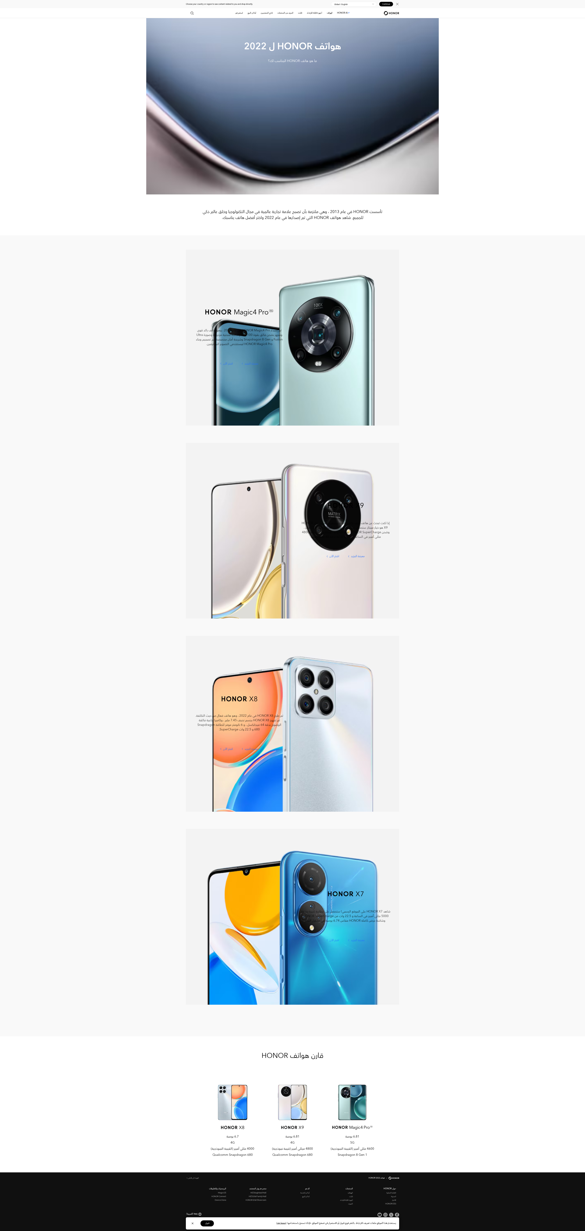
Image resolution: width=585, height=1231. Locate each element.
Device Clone (220, 1200)
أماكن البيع (252, 13)
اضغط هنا (281, 1223)
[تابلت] (297, 13)
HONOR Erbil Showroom (256, 1200)
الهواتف (329, 13)
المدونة (393, 1196)
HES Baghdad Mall (258, 1193)
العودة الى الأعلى (193, 1178)
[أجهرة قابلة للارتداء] (306, 13)
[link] (397, 1215)
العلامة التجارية (391, 1193)
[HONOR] (392, 1178)
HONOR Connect (218, 1196)
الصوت (350, 1204)
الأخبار (394, 1200)
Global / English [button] (341, 4)
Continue (386, 4)
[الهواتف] (325, 13)
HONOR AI (342, 13)
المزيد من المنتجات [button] (285, 13)
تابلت (300, 13)
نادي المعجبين (267, 13)
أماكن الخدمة (305, 1193)
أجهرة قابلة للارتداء (314, 13)
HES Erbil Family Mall (257, 1196)
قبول (207, 1223)
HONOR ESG (390, 1204)
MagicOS (222, 1193)
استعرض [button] (239, 13)
